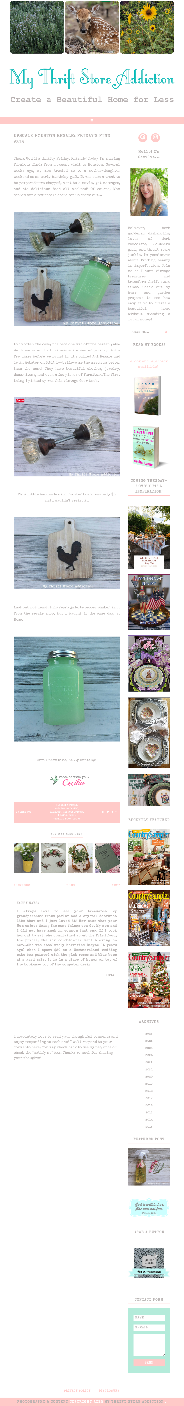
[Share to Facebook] (103, 812)
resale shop (66, 816)
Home (70, 885)
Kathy (22, 903)
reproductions (73, 812)
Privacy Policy (77, 1391)
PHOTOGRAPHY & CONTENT (42, 1402)
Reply (109, 975)
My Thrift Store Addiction (135, 1402)
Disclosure (109, 1391)
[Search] (166, 332)
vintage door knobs (67, 819)
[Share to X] (108, 812)
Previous (22, 885)
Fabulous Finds (66, 805)
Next (116, 885)
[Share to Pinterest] (116, 812)
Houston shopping (66, 809)
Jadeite (55, 812)
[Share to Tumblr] (112, 812)
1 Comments (23, 812)
